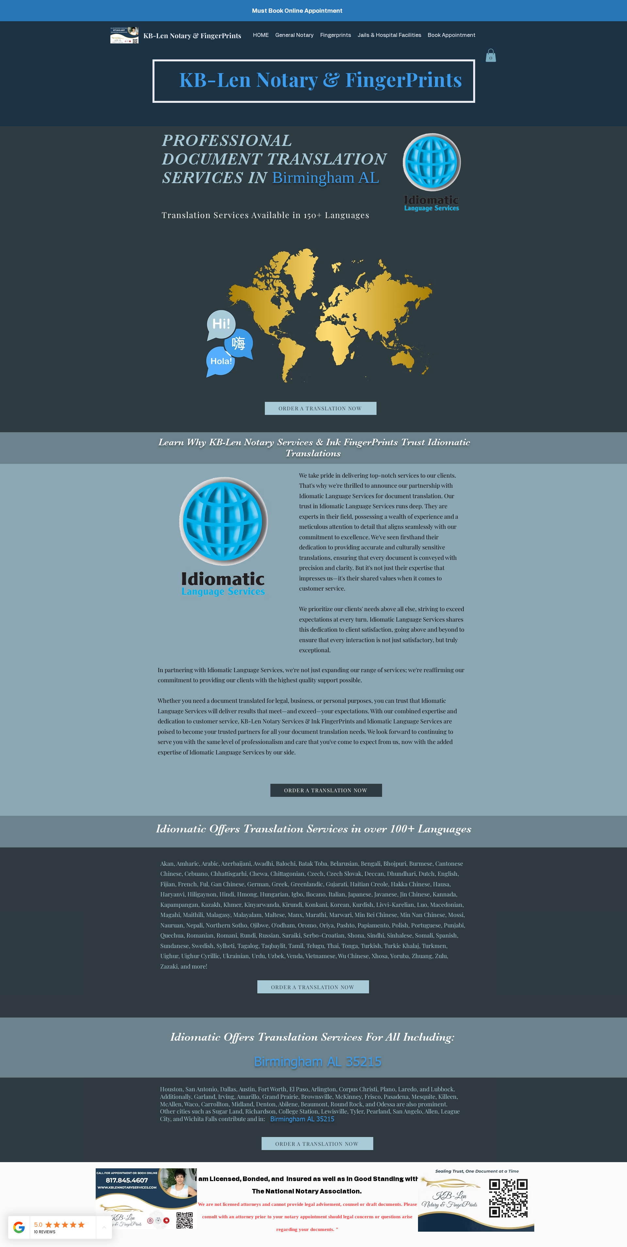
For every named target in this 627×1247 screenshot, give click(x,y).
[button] (490, 55)
